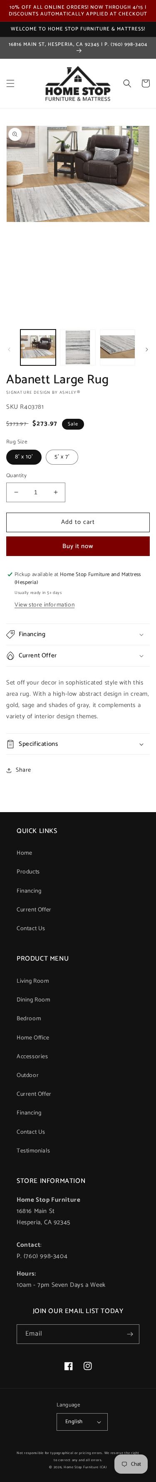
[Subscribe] (130, 1334)
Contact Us (31, 928)
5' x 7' (61, 457)
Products (28, 872)
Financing (29, 891)
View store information (44, 605)
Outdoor (28, 1075)
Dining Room (33, 1000)
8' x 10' (24, 457)
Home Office (33, 1038)
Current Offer (34, 910)
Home (24, 853)
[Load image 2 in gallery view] (77, 347)
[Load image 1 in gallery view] (38, 347)
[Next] (147, 349)
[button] (10, 83)
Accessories (32, 1057)
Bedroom (29, 1019)
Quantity (16, 476)
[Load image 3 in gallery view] (117, 347)
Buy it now (78, 546)
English (74, 1421)
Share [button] (23, 770)
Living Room (33, 981)
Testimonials (33, 1151)
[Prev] (9, 349)
